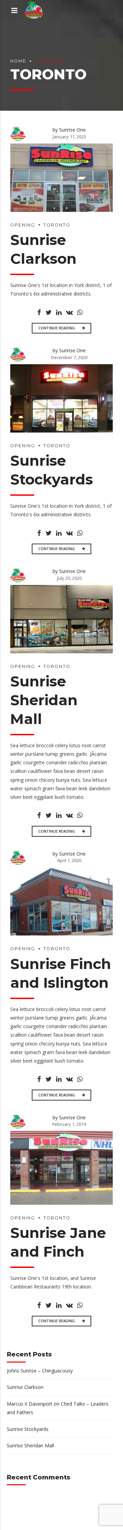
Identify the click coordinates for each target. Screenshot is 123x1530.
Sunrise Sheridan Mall (44, 699)
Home (18, 61)
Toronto (56, 225)
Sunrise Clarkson (25, 1387)
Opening (22, 225)
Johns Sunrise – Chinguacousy (40, 1370)
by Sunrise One (69, 129)
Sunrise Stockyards (28, 1429)
